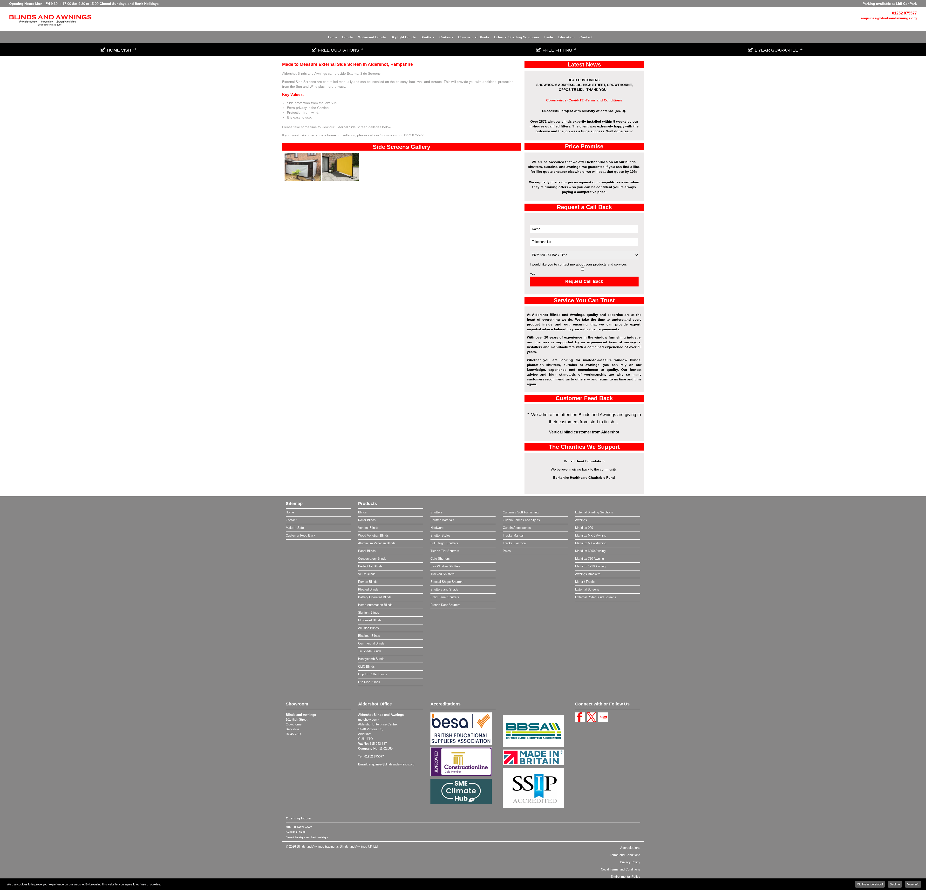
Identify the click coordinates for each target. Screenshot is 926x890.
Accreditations (630, 848)
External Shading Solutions (516, 37)
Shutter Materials (442, 520)
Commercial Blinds (473, 37)
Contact (585, 37)
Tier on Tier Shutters (444, 551)
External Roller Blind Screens (595, 597)
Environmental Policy (625, 876)
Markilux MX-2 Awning (590, 543)
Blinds (347, 37)
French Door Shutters (445, 605)
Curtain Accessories (517, 528)
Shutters (428, 37)
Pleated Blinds (368, 589)
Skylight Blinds (403, 37)
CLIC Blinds (366, 666)
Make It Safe (295, 528)
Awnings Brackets (587, 574)
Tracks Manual (513, 535)
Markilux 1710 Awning (590, 566)
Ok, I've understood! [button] (870, 884)
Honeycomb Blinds (371, 659)
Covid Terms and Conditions (620, 869)
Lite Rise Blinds (369, 682)
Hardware (436, 528)
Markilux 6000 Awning (590, 551)
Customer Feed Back (300, 535)
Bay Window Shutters (445, 566)
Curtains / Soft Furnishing (520, 512)
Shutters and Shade (444, 589)
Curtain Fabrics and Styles (521, 520)
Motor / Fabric (585, 582)
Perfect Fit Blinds (370, 566)
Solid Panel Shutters (444, 597)
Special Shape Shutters (446, 582)
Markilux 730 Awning (589, 558)
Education (566, 37)
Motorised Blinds (372, 37)
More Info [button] (913, 884)
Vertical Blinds (368, 528)
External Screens (587, 589)
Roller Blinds (367, 520)
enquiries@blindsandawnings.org (889, 18)
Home (332, 37)
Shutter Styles (440, 535)
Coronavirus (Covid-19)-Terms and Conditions (584, 100)
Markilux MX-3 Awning (590, 535)
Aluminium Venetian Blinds (376, 543)
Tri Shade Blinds (369, 651)
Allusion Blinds (368, 628)
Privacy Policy (630, 862)
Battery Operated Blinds (375, 597)
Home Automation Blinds (375, 605)
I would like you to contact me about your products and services (578, 264)
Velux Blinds (366, 574)
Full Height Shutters (444, 543)
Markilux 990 (584, 528)
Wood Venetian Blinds (373, 535)
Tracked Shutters (442, 574)
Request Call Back (584, 281)
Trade (548, 37)
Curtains (446, 37)
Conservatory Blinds (372, 558)
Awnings (581, 520)
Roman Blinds (368, 582)
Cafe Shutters (440, 558)
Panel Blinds (367, 551)
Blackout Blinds (369, 636)
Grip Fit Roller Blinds (372, 674)
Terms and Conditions (625, 855)
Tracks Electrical (514, 543)
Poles (507, 551)
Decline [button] (895, 884)
